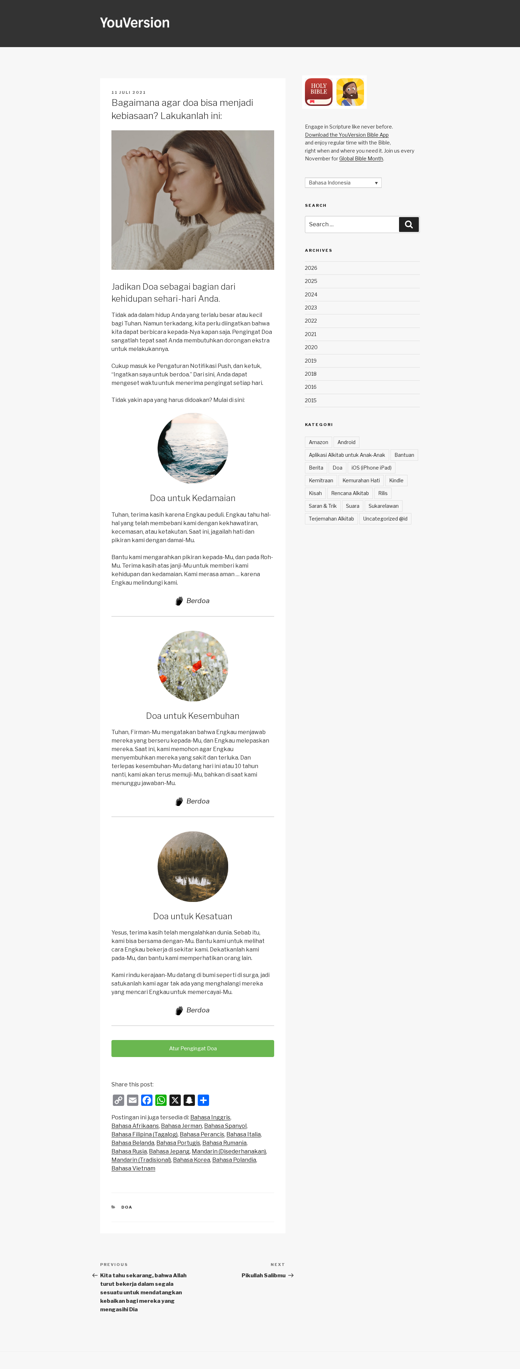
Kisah (315, 493)
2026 (311, 268)
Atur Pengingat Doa (193, 1048)
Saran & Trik (323, 506)
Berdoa (198, 600)
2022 (311, 321)
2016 (311, 387)
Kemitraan (321, 480)
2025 (311, 281)
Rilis (383, 493)
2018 (311, 374)
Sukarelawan (384, 506)
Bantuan (404, 455)
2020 (311, 347)
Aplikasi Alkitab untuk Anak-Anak (347, 455)
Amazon (318, 442)
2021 (310, 334)
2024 (311, 294)
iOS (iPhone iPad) (372, 468)
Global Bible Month (361, 158)
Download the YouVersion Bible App (347, 135)
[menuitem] (210, 1117)
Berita (316, 468)
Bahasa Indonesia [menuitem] (330, 183)
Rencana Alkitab (350, 493)
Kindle (396, 480)
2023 (311, 308)
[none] (343, 182)
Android (346, 442)
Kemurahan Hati (361, 480)
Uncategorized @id (385, 519)
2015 (311, 400)
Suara (352, 506)
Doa (127, 1207)
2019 (311, 361)
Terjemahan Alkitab (331, 519)
